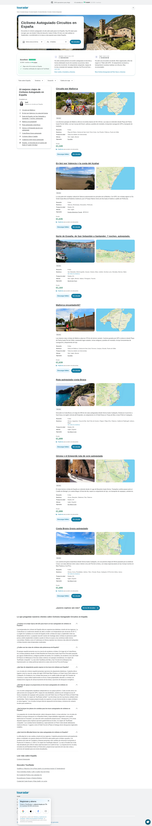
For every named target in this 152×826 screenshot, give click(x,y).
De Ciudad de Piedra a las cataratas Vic (29, 775)
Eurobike (70, 139)
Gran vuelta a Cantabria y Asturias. (64, 72)
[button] (95, 149)
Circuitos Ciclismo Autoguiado (54, 12)
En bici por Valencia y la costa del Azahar (35, 113)
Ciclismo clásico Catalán (30, 136)
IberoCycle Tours (72, 281)
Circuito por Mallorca (28, 110)
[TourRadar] (23, 8)
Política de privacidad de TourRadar (34, 818)
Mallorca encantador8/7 (29, 122)
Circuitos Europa (24, 12)
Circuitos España (33, 12)
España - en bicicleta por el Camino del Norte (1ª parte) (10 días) (34, 144)
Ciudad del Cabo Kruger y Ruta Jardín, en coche (32, 781)
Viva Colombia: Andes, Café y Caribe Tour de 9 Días (33, 772)
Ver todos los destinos (74, 274)
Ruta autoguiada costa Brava (31, 125)
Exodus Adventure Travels (75, 212)
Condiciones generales (51, 822)
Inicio (18, 12)
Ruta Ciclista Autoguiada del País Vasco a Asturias (110, 72)
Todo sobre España (24, 80)
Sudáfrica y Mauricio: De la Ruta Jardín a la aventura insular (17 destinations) (41, 768)
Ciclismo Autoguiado (23, 759)
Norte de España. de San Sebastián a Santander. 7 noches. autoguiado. (34, 117)
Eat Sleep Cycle (72, 432)
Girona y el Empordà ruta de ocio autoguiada (32, 129)
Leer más (57, 69)
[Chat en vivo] (148, 822)
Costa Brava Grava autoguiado (31, 133)
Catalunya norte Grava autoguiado (33, 139)
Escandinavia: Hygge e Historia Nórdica (29, 778)
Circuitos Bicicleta (42, 12)
